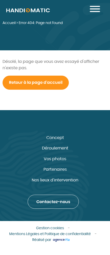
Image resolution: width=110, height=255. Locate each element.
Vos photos (55, 159)
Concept (55, 138)
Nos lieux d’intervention (55, 180)
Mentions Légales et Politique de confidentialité (50, 234)
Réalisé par (42, 240)
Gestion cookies (50, 228)
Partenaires (55, 169)
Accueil (9, 23)
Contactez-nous (53, 202)
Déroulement (55, 148)
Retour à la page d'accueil (35, 82)
